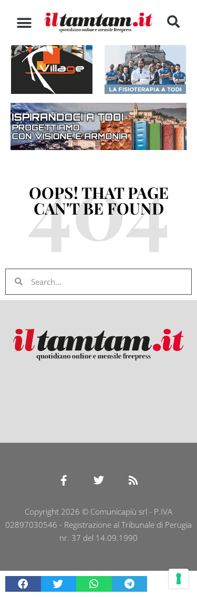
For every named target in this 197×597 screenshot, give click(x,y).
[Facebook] (64, 480)
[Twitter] (98, 480)
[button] (24, 23)
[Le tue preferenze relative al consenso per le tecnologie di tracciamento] (179, 579)
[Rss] (133, 480)
